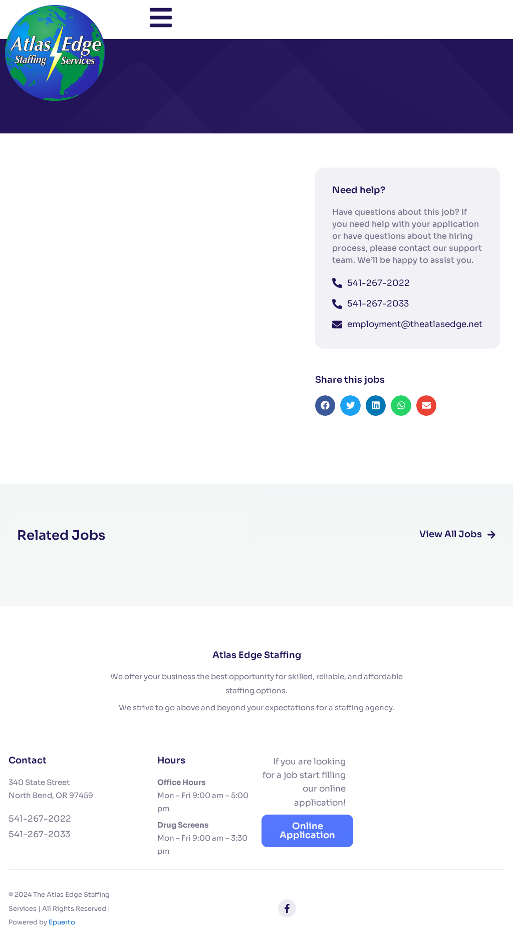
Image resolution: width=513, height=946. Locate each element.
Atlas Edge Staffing (256, 655)
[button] (325, 405)
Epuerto (62, 922)
